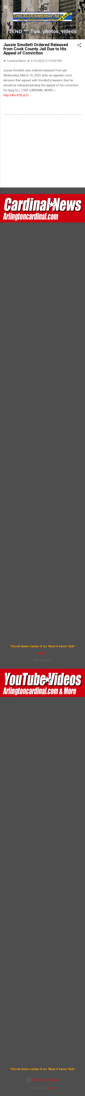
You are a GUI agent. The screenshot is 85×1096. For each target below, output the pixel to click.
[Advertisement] (42, 152)
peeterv (51, 1088)
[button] (79, 46)
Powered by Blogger (45, 1080)
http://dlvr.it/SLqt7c (16, 95)
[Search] (79, 8)
